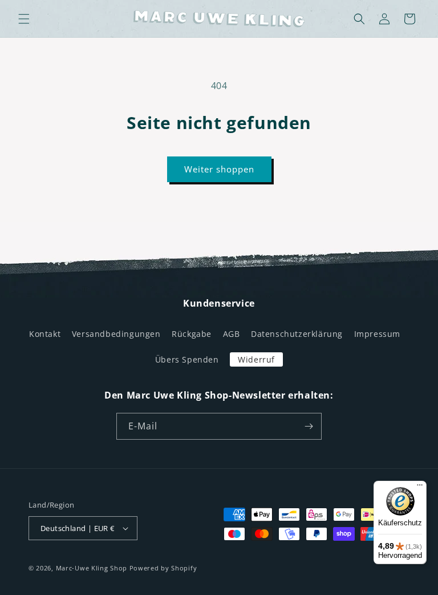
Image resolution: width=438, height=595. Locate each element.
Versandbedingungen (116, 333)
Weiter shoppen (219, 169)
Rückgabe (192, 333)
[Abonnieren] (308, 426)
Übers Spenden (187, 359)
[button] (23, 18)
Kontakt (44, 333)
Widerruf (256, 359)
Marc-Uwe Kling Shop (91, 568)
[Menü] (420, 488)
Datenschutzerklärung (297, 333)
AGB (231, 333)
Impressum (377, 333)
